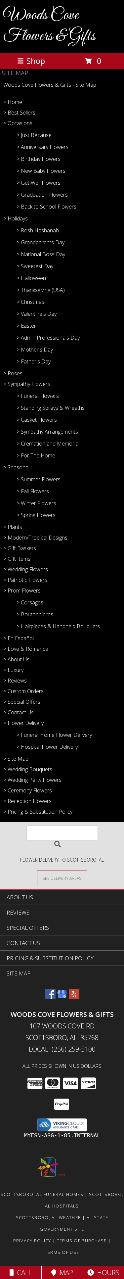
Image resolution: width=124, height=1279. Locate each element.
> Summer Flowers (39, 479)
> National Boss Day (41, 254)
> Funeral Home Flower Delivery (54, 734)
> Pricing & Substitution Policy (37, 811)
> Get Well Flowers (39, 182)
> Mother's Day (35, 349)
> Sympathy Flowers (26, 384)
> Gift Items (16, 558)
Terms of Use (62, 1252)
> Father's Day (34, 361)
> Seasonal (16, 467)
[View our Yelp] (74, 997)
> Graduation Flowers (42, 194)
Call (23, 1272)
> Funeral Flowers (38, 396)
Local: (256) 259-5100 (62, 1049)
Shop (35, 60)
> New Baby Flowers (41, 170)
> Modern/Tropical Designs (35, 537)
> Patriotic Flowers (25, 580)
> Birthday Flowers (39, 159)
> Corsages (30, 602)
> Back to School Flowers (46, 206)
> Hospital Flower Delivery (47, 746)
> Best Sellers (19, 112)
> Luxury (13, 670)
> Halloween (31, 278)
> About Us (16, 659)
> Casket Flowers (37, 419)
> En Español (18, 638)
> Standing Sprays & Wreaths (51, 407)
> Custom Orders (23, 691)
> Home (12, 102)
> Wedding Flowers (25, 569)
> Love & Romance (25, 648)
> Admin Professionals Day (48, 337)
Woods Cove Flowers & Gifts (49, 26)
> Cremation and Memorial (48, 443)
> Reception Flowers (27, 801)
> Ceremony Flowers (27, 790)
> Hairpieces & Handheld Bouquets (58, 626)
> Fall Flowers (33, 491)
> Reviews (15, 680)
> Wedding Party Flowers (32, 779)
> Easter (26, 325)
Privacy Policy (32, 1241)
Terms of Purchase (82, 1241)
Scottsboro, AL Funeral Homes (42, 1194)
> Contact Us (18, 712)
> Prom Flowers (22, 590)
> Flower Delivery (23, 723)
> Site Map (15, 758)
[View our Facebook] (50, 997)
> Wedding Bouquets (27, 769)
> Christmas (30, 302)
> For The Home (36, 455)
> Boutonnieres (35, 614)
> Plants (12, 527)
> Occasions (17, 123)
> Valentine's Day (37, 313)
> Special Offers (21, 701)
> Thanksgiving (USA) (41, 290)
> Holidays (15, 218)
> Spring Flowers (36, 515)
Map (64, 1272)
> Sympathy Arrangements (47, 431)
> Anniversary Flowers (42, 147)
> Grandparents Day (40, 242)
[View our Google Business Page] (62, 997)
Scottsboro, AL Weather (48, 1217)
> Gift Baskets (19, 548)
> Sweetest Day (35, 266)
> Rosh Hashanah (38, 230)
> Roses (12, 373)
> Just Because (34, 135)
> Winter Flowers (36, 503)
